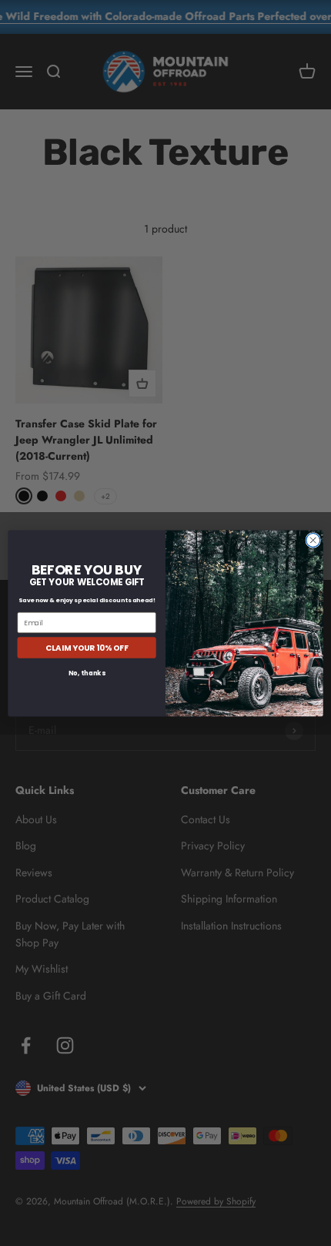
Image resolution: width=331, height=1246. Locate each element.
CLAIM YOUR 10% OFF (87, 646)
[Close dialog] (313, 540)
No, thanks (87, 673)
